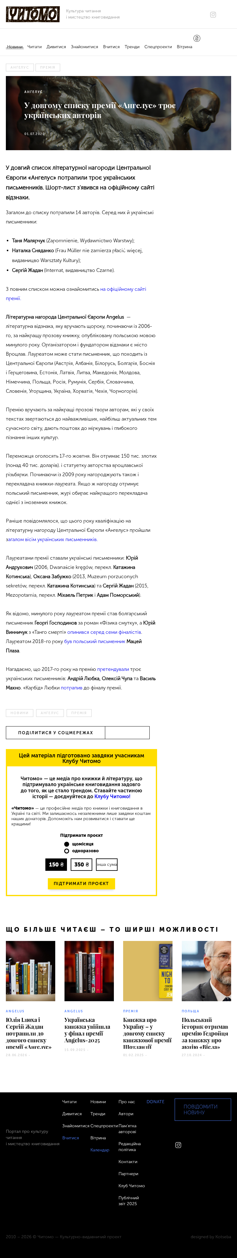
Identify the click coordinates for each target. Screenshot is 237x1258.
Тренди (132, 46)
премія (48, 68)
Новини (15, 46)
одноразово (85, 851)
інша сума (107, 864)
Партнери (128, 1173)
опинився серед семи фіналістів (104, 632)
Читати (34, 46)
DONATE (155, 1101)
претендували (113, 669)
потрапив (71, 688)
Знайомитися (84, 46)
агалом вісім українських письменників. (53, 539)
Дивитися (56, 46)
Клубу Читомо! (112, 796)
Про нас (126, 1101)
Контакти (127, 1161)
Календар (99, 1150)
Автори (125, 1113)
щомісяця (83, 844)
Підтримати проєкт (81, 883)
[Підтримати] (196, 39)
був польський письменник (94, 641)
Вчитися (111, 46)
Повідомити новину (201, 1110)
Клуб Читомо (131, 1185)
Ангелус (19, 68)
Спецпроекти (158, 46)
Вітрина (184, 46)
